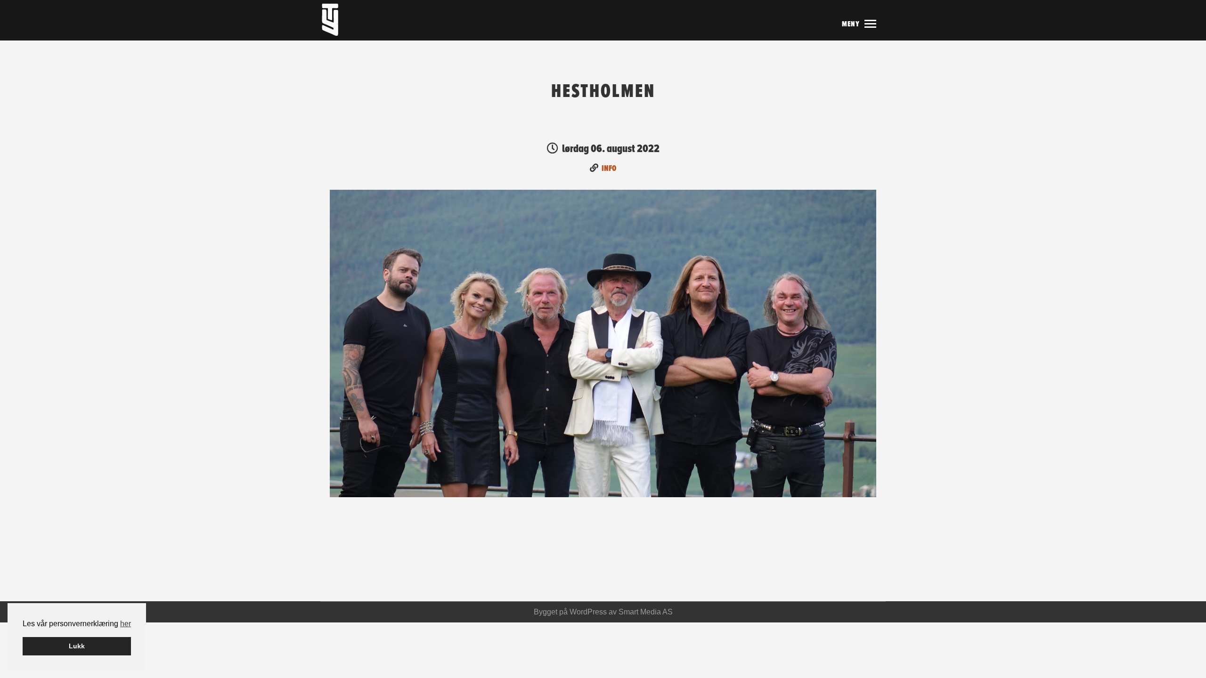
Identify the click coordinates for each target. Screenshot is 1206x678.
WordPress (588, 612)
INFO (609, 168)
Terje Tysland (351, 20)
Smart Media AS (646, 612)
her (125, 624)
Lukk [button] (77, 646)
